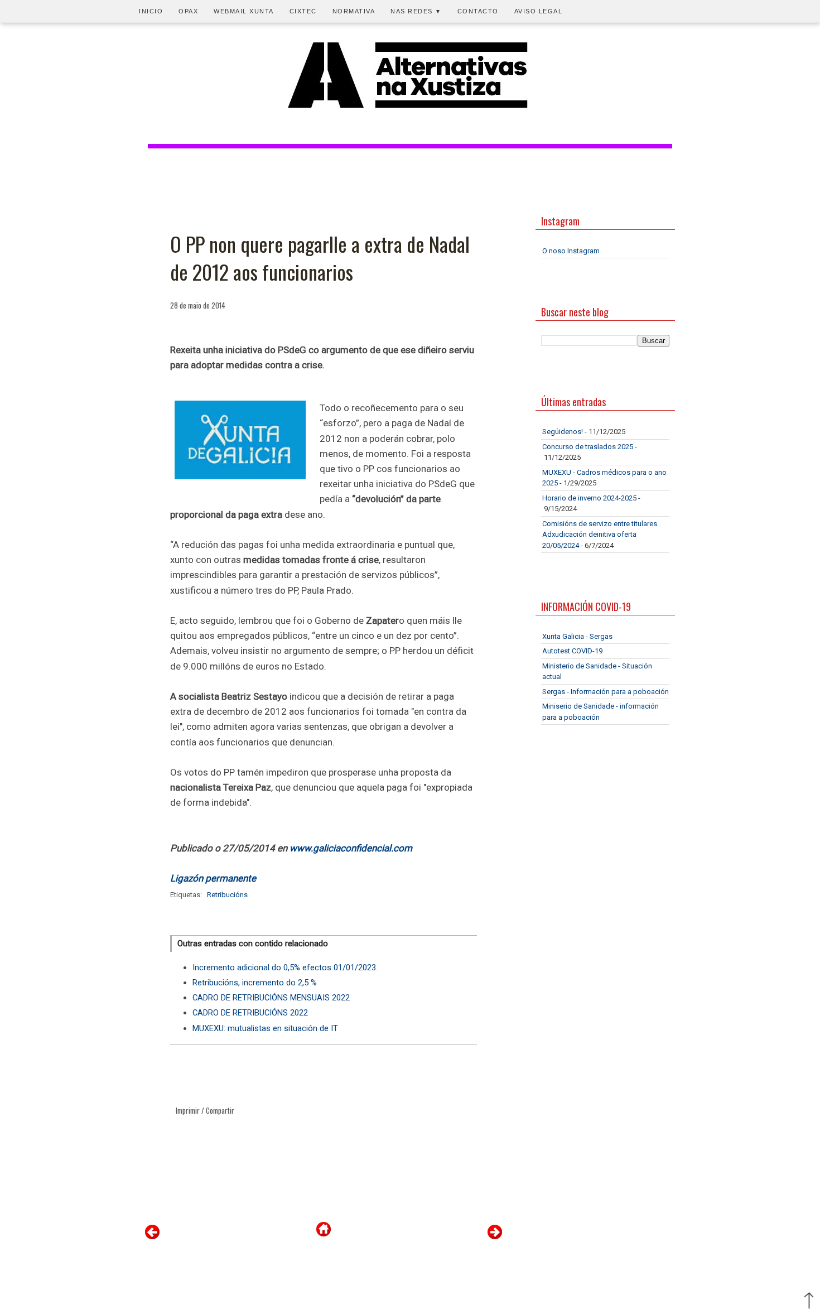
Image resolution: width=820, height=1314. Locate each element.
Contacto (478, 11)
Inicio (151, 11)
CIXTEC (303, 11)
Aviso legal (538, 11)
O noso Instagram (571, 251)
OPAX (188, 11)
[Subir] (808, 1301)
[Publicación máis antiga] (495, 1237)
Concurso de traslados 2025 (587, 446)
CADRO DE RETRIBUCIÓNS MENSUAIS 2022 (271, 998)
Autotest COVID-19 (572, 651)
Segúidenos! (562, 431)
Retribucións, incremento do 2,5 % (254, 983)
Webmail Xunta (244, 11)
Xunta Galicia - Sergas (577, 636)
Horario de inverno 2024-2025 (589, 498)
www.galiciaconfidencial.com (351, 848)
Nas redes (416, 11)
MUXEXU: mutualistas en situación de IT (265, 1028)
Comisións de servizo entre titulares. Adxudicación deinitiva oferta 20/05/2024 (600, 534)
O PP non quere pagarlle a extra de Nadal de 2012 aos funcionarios (320, 258)
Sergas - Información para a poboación (605, 691)
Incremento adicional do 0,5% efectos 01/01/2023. (285, 967)
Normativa (353, 11)
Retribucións (227, 895)
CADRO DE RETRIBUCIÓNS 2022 (250, 1013)
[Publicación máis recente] (152, 1237)
